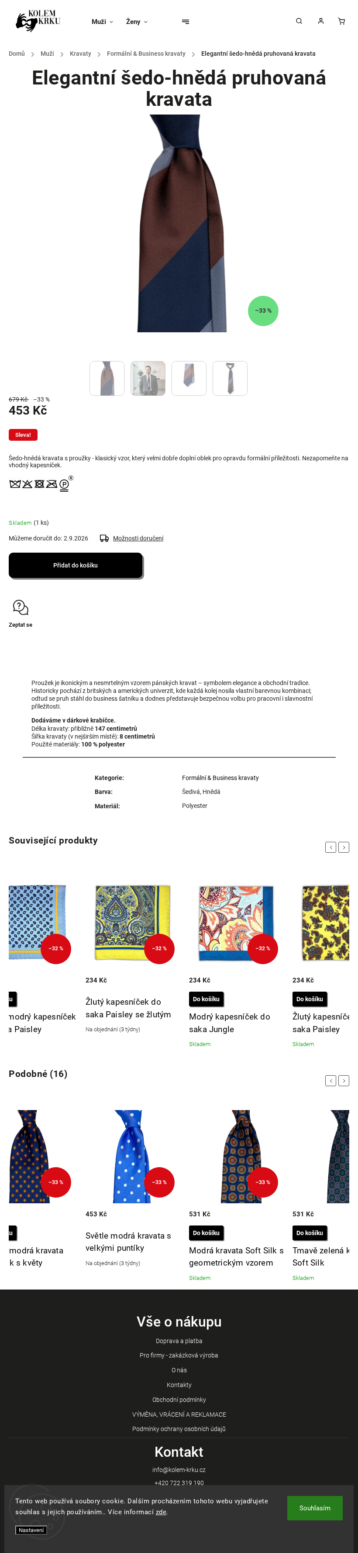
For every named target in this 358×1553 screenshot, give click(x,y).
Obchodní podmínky (179, 1399)
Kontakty (179, 1384)
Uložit (29, 641)
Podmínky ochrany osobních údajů (179, 1428)
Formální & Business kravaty (220, 777)
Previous (332, 847)
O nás (179, 1370)
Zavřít (322, 640)
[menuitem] (106, 22)
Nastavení (31, 1530)
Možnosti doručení (138, 538)
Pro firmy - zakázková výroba (179, 1355)
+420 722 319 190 (179, 1482)
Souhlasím (314, 1508)
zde (161, 1512)
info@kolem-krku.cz (179, 1469)
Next (345, 847)
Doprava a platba (179, 1340)
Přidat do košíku (75, 565)
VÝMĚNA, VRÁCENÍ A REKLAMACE (179, 1414)
